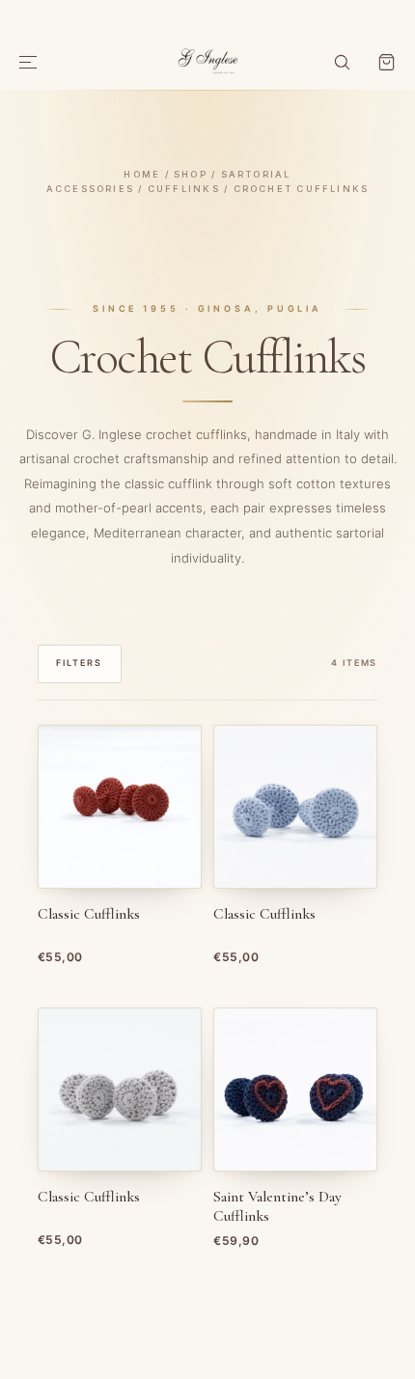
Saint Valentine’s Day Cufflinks (277, 1207)
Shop (191, 174)
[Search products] (341, 62)
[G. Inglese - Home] (208, 59)
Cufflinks (184, 188)
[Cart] (386, 62)
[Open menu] (29, 62)
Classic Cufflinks (89, 914)
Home (142, 174)
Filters (79, 662)
